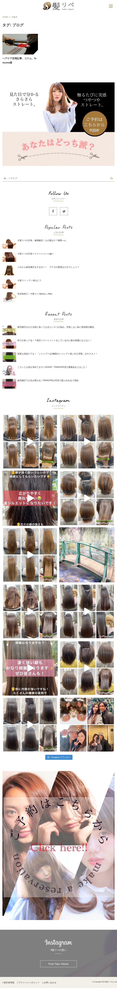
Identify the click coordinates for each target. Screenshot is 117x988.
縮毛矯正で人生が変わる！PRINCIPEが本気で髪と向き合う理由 (47, 380)
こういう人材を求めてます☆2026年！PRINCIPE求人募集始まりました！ (52, 367)
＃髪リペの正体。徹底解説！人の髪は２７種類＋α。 (43, 240)
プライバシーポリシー (29, 982)
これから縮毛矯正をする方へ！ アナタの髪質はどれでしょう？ (48, 267)
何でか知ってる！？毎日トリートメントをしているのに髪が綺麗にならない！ (54, 340)
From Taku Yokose (58, 964)
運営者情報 (9, 982)
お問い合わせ (50, 982)
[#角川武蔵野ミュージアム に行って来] (87, 554)
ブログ (14, 17)
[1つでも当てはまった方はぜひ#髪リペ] (30, 498)
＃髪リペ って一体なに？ (29, 280)
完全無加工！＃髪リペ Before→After (34, 294)
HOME (5, 17)
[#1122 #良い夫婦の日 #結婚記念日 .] (87, 724)
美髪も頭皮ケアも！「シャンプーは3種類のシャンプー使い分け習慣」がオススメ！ (57, 353)
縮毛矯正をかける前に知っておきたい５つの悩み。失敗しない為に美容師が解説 (55, 327)
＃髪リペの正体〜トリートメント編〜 (35, 254)
